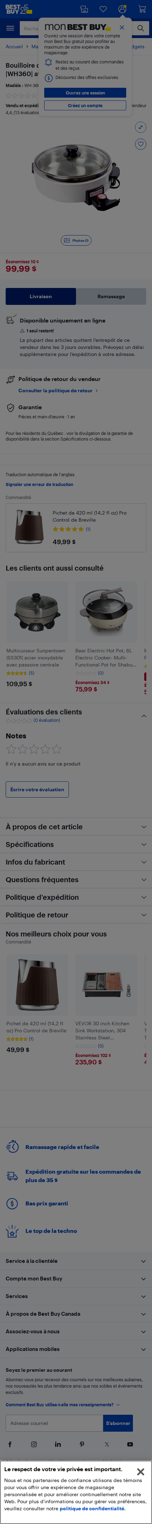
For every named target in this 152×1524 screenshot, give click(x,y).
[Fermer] (140, 1472)
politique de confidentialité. (92, 1508)
